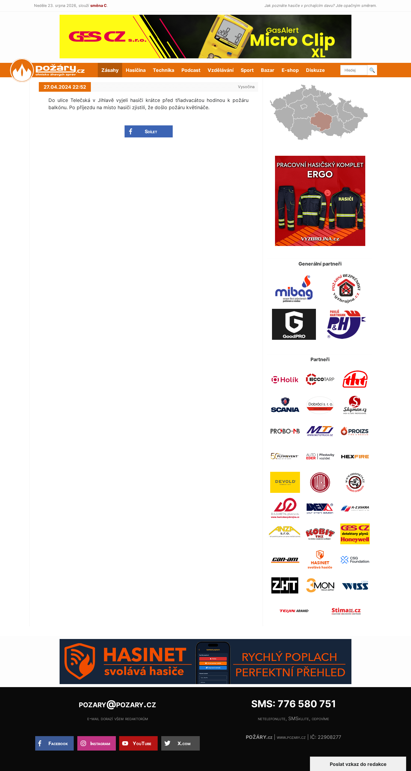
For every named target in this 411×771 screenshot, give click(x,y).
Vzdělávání (220, 70)
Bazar (267, 70)
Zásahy (110, 70)
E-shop (290, 70)
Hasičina (136, 70)
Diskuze (315, 70)
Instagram (100, 743)
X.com (184, 743)
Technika (163, 70)
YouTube (142, 743)
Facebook (58, 743)
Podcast (190, 70)
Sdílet (151, 131)
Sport (247, 70)
